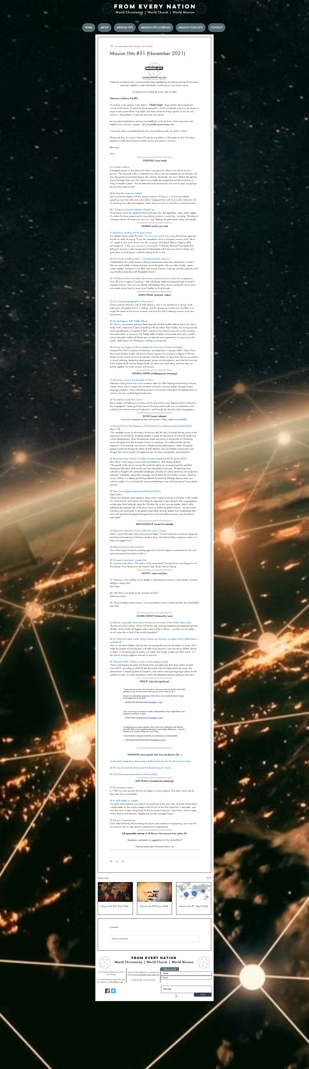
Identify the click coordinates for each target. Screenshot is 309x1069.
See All (208, 881)
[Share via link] (123, 865)
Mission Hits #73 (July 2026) (114, 909)
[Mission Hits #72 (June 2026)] (154, 895)
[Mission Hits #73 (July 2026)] (115, 895)
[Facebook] (107, 994)
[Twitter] (113, 994)
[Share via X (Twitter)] (117, 865)
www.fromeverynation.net (107, 975)
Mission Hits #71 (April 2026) (193, 909)
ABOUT (116, 986)
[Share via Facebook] (111, 865)
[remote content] (154, 696)
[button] (170, 973)
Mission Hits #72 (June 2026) (154, 909)
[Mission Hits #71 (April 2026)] (193, 895)
